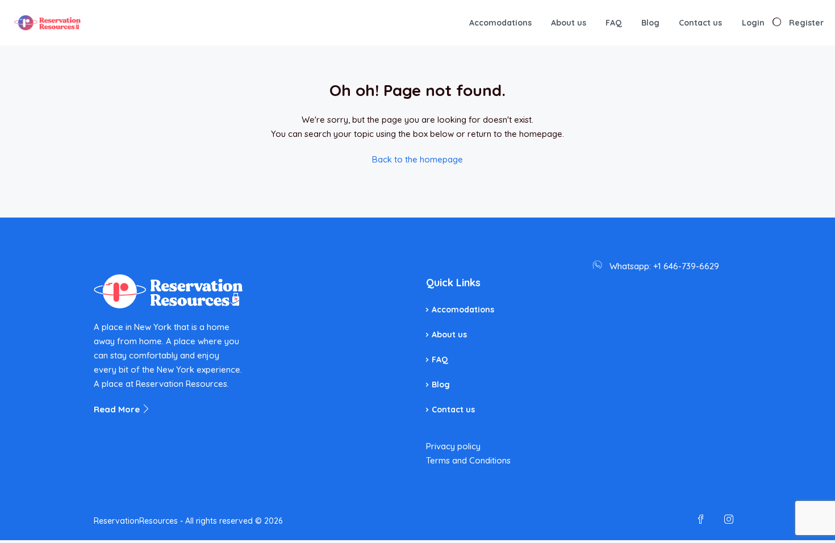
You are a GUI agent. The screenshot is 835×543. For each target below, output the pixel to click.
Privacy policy (453, 446)
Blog (650, 23)
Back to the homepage (417, 159)
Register (806, 23)
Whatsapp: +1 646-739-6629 (664, 266)
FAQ (614, 23)
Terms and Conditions (468, 460)
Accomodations (500, 23)
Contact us (700, 23)
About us (568, 23)
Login (753, 23)
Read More (118, 409)
